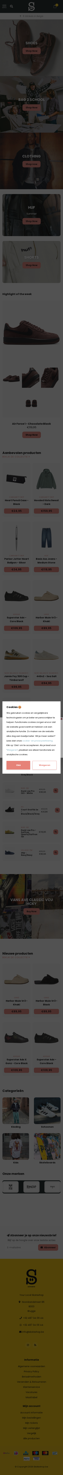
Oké (18, 765)
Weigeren (12, 749)
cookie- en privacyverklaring (37, 740)
